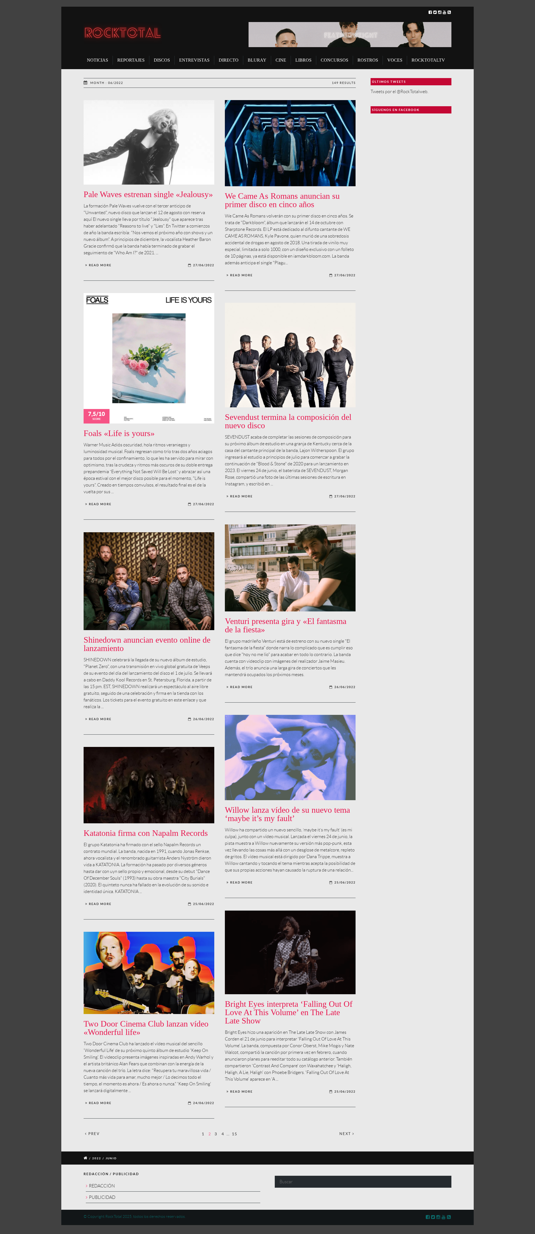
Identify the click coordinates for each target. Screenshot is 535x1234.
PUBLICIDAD (102, 1197)
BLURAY (257, 60)
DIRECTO (229, 60)
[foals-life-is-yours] (149, 358)
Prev (93, 1134)
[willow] (290, 757)
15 (234, 1133)
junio (111, 1158)
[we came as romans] (290, 143)
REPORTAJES (131, 60)
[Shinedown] (149, 581)
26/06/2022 (345, 687)
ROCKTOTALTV (428, 60)
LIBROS (303, 60)
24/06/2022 (203, 1103)
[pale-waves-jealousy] (149, 142)
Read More (100, 265)
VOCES (394, 60)
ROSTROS (368, 60)
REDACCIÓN (102, 1186)
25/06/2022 (345, 882)
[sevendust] (290, 355)
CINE (281, 60)
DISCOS (162, 60)
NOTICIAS (97, 60)
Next (345, 1134)
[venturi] (290, 568)
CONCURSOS (334, 60)
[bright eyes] (290, 953)
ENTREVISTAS (194, 60)
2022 (96, 1158)
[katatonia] (149, 785)
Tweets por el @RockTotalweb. (399, 91)
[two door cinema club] (149, 973)
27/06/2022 (203, 265)
